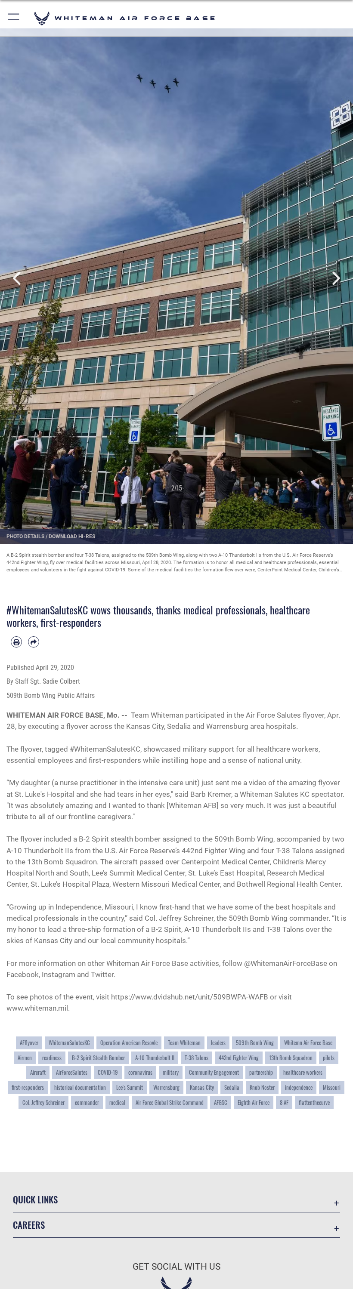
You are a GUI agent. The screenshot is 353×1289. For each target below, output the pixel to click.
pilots (328, 1057)
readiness (52, 1057)
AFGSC (220, 1102)
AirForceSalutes (71, 1072)
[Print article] (16, 642)
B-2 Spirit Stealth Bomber (98, 1057)
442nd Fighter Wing (239, 1057)
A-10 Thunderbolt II (154, 1057)
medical (117, 1102)
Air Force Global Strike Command (170, 1102)
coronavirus (140, 1072)
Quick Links (35, 1199)
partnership (261, 1072)
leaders (218, 1042)
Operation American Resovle (129, 1042)
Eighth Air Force (253, 1102)
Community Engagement (214, 1072)
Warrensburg (166, 1087)
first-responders (28, 1087)
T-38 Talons (196, 1057)
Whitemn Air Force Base (308, 1042)
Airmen (25, 1057)
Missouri (332, 1087)
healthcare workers (302, 1072)
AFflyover (29, 1042)
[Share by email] (33, 642)
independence (299, 1087)
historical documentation (80, 1087)
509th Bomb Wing (255, 1042)
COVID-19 (108, 1072)
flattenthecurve (314, 1102)
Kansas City (202, 1087)
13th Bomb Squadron (291, 1057)
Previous (17, 278)
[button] (14, 18)
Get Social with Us (176, 1266)
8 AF (284, 1102)
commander (87, 1102)
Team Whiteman (184, 1042)
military (171, 1072)
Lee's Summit (129, 1087)
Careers (29, 1224)
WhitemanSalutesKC (69, 1042)
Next (335, 278)
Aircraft (38, 1072)
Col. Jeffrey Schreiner (43, 1102)
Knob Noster (262, 1087)
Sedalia (231, 1087)
